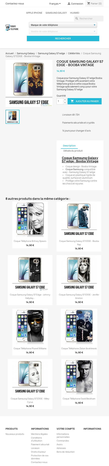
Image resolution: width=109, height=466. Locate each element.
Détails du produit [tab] (73, 150)
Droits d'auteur (38, 451)
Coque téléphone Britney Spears (30, 241)
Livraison (35, 448)
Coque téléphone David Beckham (79, 398)
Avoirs (60, 444)
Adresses (61, 448)
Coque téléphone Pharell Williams (30, 348)
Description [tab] (69, 145)
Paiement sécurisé (40, 444)
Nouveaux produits (15, 434)
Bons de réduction (66, 451)
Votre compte (66, 428)
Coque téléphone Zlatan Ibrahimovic (79, 348)
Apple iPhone (34, 12)
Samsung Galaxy (56, 12)
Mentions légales (39, 434)
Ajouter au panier (85, 101)
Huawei (74, 12)
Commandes (63, 440)
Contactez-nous (15, 3)
